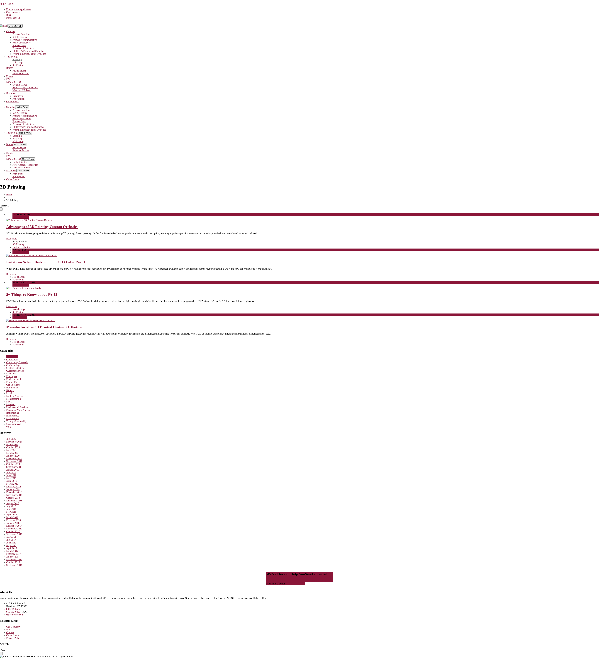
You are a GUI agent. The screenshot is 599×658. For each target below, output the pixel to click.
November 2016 (14, 559)
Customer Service (15, 370)
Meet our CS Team (21, 90)
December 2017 (14, 525)
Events (9, 76)
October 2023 (13, 447)
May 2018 (11, 511)
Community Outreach (17, 362)
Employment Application (18, 9)
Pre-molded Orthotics (23, 48)
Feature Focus (13, 382)
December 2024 (14, 441)
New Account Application (25, 87)
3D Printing (18, 65)
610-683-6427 (13, 611)
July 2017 (11, 539)
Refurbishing (12, 413)
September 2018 (14, 500)
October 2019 (13, 464)
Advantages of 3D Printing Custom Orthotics (42, 227)
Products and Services (17, 407)
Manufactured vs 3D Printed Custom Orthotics (44, 327)
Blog (8, 15)
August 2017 (12, 537)
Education (11, 373)
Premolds (10, 404)
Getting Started (19, 84)
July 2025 (11, 439)
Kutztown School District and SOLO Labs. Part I (45, 262)
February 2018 (13, 520)
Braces (9, 68)
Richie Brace (12, 415)
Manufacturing (13, 398)
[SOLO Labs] (3, 25)
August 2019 (12, 469)
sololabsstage (18, 276)
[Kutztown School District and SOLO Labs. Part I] (31, 255)
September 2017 (14, 534)
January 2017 (12, 556)
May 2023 (11, 450)
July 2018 (11, 506)
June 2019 (11, 475)
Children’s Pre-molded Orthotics (28, 51)
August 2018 (12, 503)
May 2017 (11, 545)
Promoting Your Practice (18, 410)
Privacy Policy (13, 638)
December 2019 (14, 458)
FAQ (8, 79)
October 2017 (13, 531)
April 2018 (11, 514)
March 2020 (12, 453)
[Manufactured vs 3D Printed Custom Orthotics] (30, 320)
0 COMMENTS (20, 217)
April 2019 (11, 481)
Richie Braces (19, 70)
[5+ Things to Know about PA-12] (23, 288)
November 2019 (14, 461)
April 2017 (11, 548)
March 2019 (12, 483)
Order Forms (12, 101)
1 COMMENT (19, 317)
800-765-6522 (7, 4)
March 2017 (12, 551)
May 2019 (11, 478)
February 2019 (13, 486)
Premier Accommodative (24, 39)
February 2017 (13, 554)
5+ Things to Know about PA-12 (31, 294)
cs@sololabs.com (14, 614)
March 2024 (12, 444)
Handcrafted (12, 387)
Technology (12, 56)
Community (12, 359)
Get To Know (13, 384)
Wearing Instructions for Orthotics (29, 54)
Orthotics (10, 31)
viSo (8, 427)
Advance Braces (20, 73)
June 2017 (11, 542)
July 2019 (11, 472)
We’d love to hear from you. (319, 580)
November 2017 (14, 528)
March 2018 (12, 517)
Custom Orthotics (21, 247)
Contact (10, 632)
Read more (11, 238)
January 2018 (12, 523)
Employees (11, 376)
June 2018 (11, 509)
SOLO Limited (19, 37)
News (9, 401)
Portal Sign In (13, 17)
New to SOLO (13, 82)
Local (9, 393)
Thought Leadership (16, 421)
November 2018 (14, 495)
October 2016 (13, 562)
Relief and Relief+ (21, 42)
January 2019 (12, 489)
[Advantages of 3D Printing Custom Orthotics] (29, 220)
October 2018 (13, 497)
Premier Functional (21, 34)
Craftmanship (12, 365)
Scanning (17, 59)
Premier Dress (19, 45)
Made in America (14, 396)
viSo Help (17, 62)
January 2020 (12, 455)
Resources (11, 93)
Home (9, 194)
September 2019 (14, 467)
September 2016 (14, 565)
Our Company (13, 12)
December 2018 (14, 492)
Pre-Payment (18, 98)
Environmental (13, 379)
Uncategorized (13, 424)
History (10, 390)
